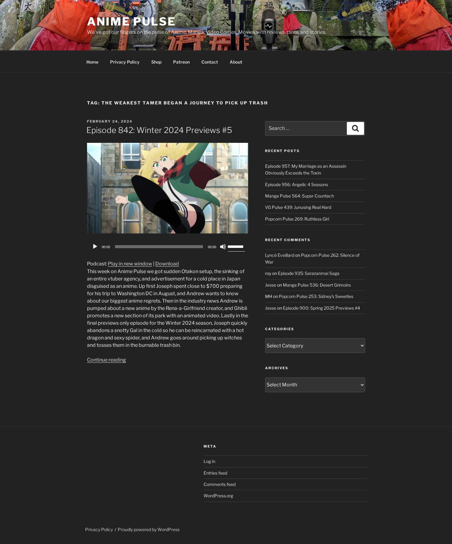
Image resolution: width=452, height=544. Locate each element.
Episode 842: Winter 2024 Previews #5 (159, 130)
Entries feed (215, 473)
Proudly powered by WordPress (149, 529)
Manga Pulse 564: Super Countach (299, 195)
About (236, 62)
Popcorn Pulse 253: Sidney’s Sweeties (316, 296)
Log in (209, 461)
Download (167, 264)
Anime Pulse (131, 21)
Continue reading (106, 360)
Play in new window (130, 264)
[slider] (236, 246)
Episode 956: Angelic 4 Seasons (296, 184)
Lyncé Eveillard (279, 255)
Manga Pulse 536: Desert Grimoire (317, 285)
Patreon (181, 62)
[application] (167, 247)
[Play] (95, 247)
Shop (156, 62)
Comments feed (220, 484)
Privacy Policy (125, 62)
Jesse (270, 285)
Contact (209, 62)
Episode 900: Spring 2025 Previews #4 (321, 308)
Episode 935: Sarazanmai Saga (308, 273)
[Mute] (223, 247)
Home (92, 62)
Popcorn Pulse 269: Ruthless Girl (297, 218)
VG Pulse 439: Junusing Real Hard (298, 207)
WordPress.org (218, 495)
